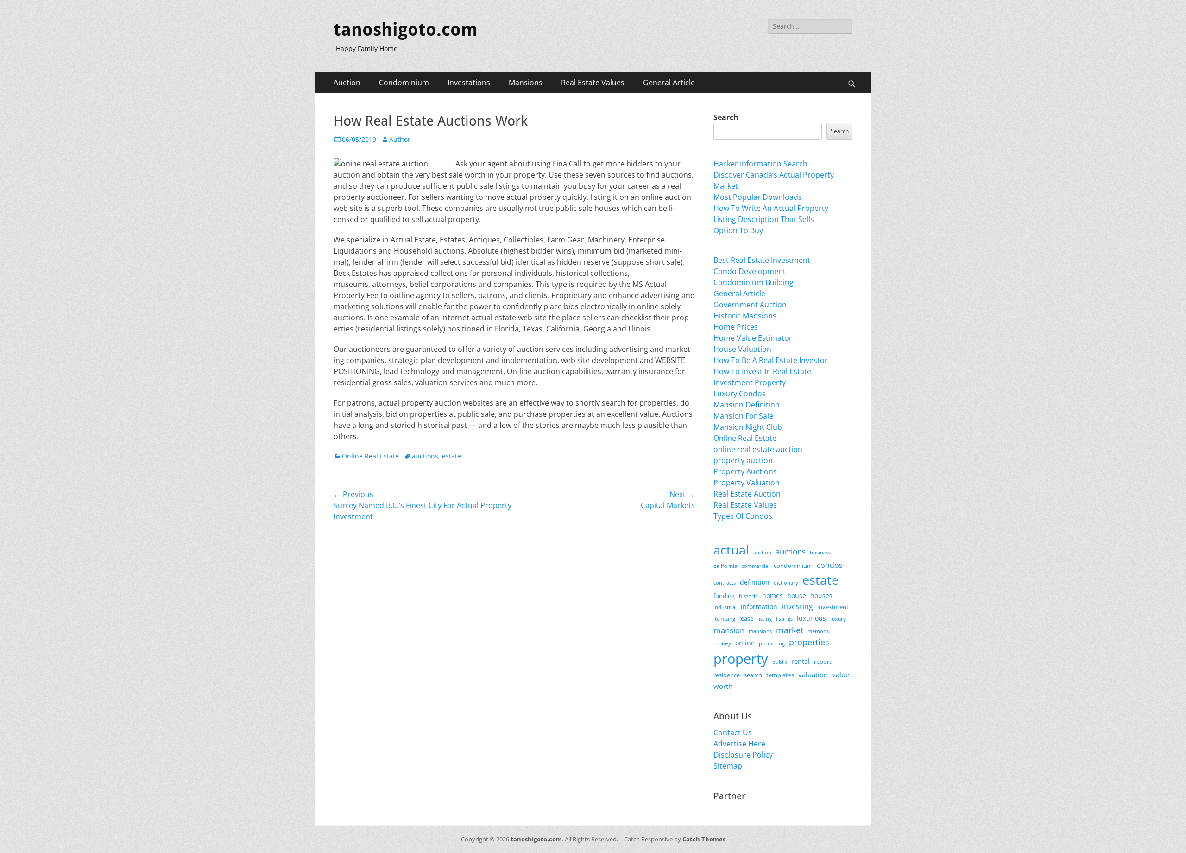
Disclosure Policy (743, 755)
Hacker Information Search (760, 164)
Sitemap (727, 766)
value (840, 675)
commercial (756, 565)
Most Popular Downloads (757, 197)
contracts (724, 582)
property (740, 658)
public (779, 661)
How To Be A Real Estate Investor (770, 360)
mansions (760, 631)
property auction (743, 460)
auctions (425, 456)
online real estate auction (757, 449)
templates (780, 675)
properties (809, 642)
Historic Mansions (744, 316)
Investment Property (749, 382)
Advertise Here (739, 743)
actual (731, 549)
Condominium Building (753, 282)
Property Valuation (746, 482)
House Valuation (742, 349)
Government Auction (750, 304)
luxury (838, 619)
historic (748, 596)
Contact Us (732, 732)
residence (726, 675)
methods (818, 631)
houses (821, 595)
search (753, 675)
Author (399, 139)
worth (722, 686)
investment (833, 607)
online (745, 642)
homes (772, 595)
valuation (813, 674)
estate (451, 456)
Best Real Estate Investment (761, 260)
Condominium (404, 82)
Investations (469, 82)
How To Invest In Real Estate (762, 371)
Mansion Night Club (747, 427)
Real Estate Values (593, 82)
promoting (772, 643)
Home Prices (735, 327)
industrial (725, 607)
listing (764, 618)
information (759, 607)
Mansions (526, 82)
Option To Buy (738, 230)
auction (762, 552)
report (823, 661)
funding (724, 596)
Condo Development (749, 271)
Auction (347, 82)
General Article (669, 82)
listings (784, 618)
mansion (728, 630)
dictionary (786, 582)
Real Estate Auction (747, 494)
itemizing (724, 618)
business (820, 552)
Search (725, 117)
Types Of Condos (742, 516)
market (789, 630)
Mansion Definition (746, 405)
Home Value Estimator (752, 338)
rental (800, 661)
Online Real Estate (370, 456)
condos (830, 565)
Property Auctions (745, 471)
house (796, 595)
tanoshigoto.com (406, 29)
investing (797, 606)
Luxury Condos (739, 393)
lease (746, 618)
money (722, 643)
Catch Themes (703, 839)
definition (755, 582)
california (725, 566)
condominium (793, 566)
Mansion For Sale (743, 416)
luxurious (811, 618)
